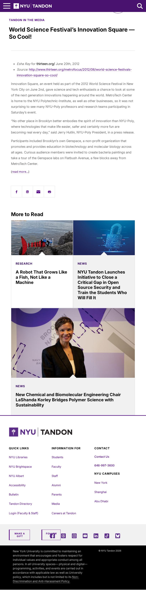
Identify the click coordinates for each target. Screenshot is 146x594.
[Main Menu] (7, 6)
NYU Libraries (18, 457)
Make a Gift (20, 535)
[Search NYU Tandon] (140, 6)
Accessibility (17, 485)
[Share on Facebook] (16, 191)
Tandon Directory (20, 503)
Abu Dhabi (101, 501)
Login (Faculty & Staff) (23, 513)
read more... (20, 172)
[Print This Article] (49, 191)
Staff (55, 476)
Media (56, 503)
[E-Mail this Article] (38, 191)
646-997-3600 (104, 465)
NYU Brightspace (20, 466)
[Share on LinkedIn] (27, 191)
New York (100, 482)
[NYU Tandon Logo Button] (72, 436)
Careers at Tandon (64, 513)
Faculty (56, 466)
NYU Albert (16, 476)
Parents (57, 494)
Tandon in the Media (27, 20)
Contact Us (101, 456)
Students (57, 457)
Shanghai (100, 492)
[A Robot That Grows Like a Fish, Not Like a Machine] (42, 237)
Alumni (56, 485)
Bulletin (14, 494)
